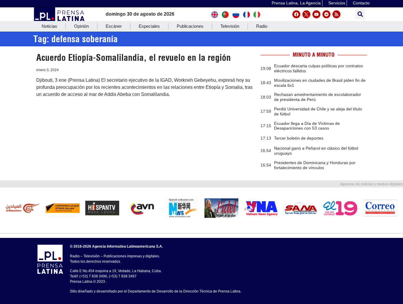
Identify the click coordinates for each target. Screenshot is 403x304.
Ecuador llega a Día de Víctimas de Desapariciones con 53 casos (307, 126)
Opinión (81, 26)
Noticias (49, 26)
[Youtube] (316, 14)
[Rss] (336, 14)
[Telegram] (326, 14)
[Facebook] (296, 14)
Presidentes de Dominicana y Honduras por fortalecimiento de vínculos (315, 165)
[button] (360, 14)
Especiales (149, 26)
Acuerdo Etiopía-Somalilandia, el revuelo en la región (133, 57)
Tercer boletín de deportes (298, 138)
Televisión (229, 26)
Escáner (114, 26)
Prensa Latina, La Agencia (296, 3)
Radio (261, 26)
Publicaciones (190, 26)
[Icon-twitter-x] (306, 14)
